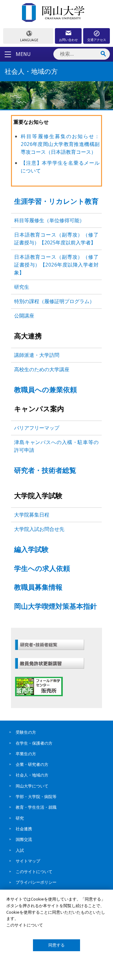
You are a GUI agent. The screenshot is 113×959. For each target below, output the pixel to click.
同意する (56, 945)
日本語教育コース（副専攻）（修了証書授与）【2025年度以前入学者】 (56, 238)
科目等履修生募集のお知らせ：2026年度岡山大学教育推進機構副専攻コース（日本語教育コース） (60, 144)
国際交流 (24, 839)
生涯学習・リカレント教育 (56, 202)
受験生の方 (26, 732)
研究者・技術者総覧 (45, 471)
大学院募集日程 (31, 514)
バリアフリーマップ (36, 427)
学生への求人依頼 (42, 569)
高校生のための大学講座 (41, 369)
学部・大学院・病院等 (36, 796)
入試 (20, 850)
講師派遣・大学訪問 (36, 355)
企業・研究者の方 (32, 764)
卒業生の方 (26, 754)
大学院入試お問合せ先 (39, 529)
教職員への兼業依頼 (45, 390)
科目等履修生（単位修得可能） (49, 220)
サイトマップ (28, 861)
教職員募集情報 (38, 588)
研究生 (21, 286)
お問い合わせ (68, 39)
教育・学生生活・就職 (36, 807)
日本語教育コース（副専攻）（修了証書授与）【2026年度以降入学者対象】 (56, 264)
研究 (20, 818)
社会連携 (24, 829)
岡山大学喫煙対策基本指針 (55, 607)
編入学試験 (31, 550)
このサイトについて (34, 871)
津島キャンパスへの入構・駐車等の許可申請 (56, 446)
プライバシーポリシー (36, 882)
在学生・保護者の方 (34, 743)
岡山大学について (32, 786)
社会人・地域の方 (32, 775)
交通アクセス (96, 39)
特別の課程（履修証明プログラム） (54, 301)
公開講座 (24, 315)
